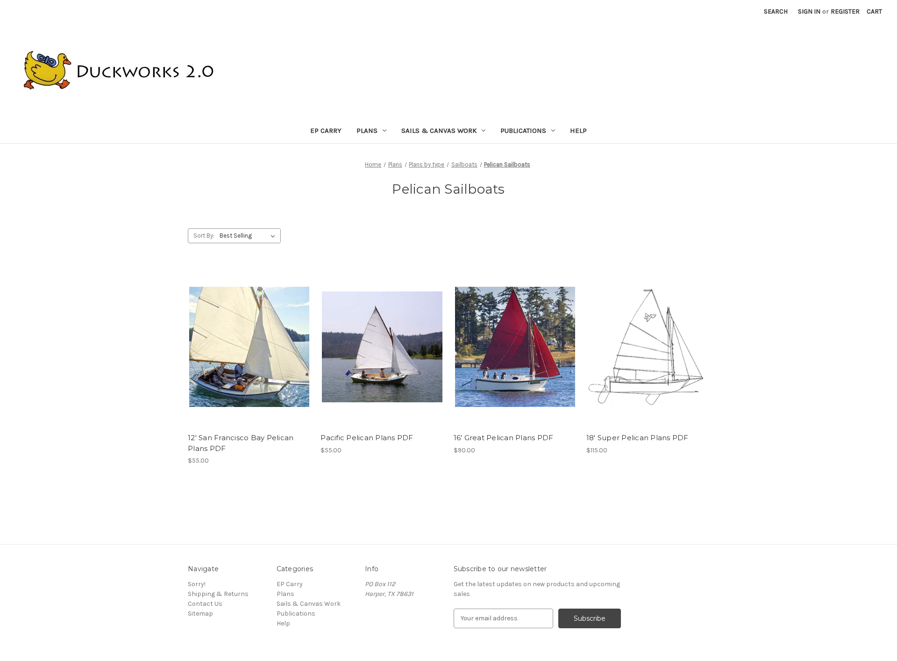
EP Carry (326, 130)
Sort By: (203, 235)
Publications (523, 130)
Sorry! (197, 584)
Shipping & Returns (218, 594)
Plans (366, 130)
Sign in (809, 11)
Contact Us (205, 604)
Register (845, 11)
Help (578, 130)
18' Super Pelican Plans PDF (637, 437)
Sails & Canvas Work (439, 130)
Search (776, 11)
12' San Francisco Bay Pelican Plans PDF (240, 443)
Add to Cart (249, 347)
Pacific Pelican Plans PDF (366, 437)
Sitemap (200, 613)
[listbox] (249, 236)
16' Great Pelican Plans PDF (504, 437)
